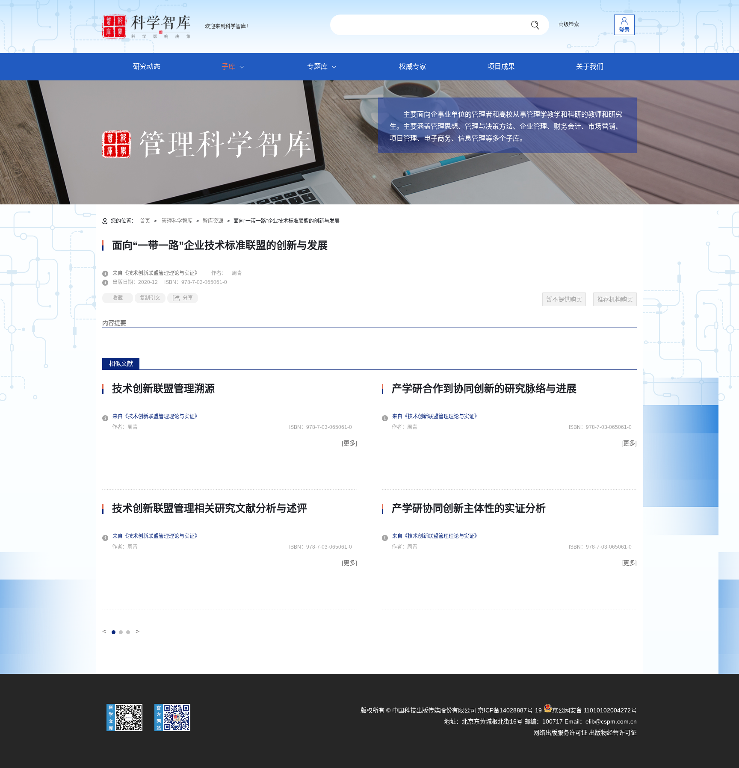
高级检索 (569, 24)
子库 (228, 66)
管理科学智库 (177, 221)
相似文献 (121, 363)
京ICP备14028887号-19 (510, 710)
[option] (230, 496)
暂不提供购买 (564, 299)
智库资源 (213, 221)
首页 (145, 221)
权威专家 (412, 66)
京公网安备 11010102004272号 (594, 710)
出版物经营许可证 (613, 732)
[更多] (349, 443)
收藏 (117, 298)
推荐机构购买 (615, 299)
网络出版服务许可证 (560, 732)
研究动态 (146, 66)
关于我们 (589, 66)
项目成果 (501, 66)
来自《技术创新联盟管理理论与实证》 (161, 273)
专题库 (317, 66)
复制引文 (150, 298)
